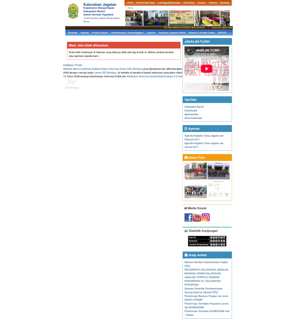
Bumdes (224, 2)
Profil (130, 2)
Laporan (151, 32)
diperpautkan (191, 114)
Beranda (72, 32)
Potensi (213, 2)
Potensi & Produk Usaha (202, 32)
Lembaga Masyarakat (169, 2)
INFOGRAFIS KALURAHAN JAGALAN (206, 269)
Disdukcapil (190, 110)
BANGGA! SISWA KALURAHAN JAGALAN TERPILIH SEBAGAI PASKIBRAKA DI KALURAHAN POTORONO (202, 278)
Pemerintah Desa (146, 2)
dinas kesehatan (193, 118)
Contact (202, 2)
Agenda (85, 32)
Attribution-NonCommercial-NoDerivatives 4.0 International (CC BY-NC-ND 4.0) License (175, 76)
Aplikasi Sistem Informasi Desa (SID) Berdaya (117, 68)
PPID (130, 7)
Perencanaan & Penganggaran (127, 32)
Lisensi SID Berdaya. (105, 72)
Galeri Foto (196, 157)
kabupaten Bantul (194, 106)
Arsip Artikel (197, 255)
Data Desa (188, 2)
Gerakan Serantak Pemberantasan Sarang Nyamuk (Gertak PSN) (203, 290)
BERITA (222, 32)
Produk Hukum (100, 32)
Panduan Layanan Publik (172, 32)
